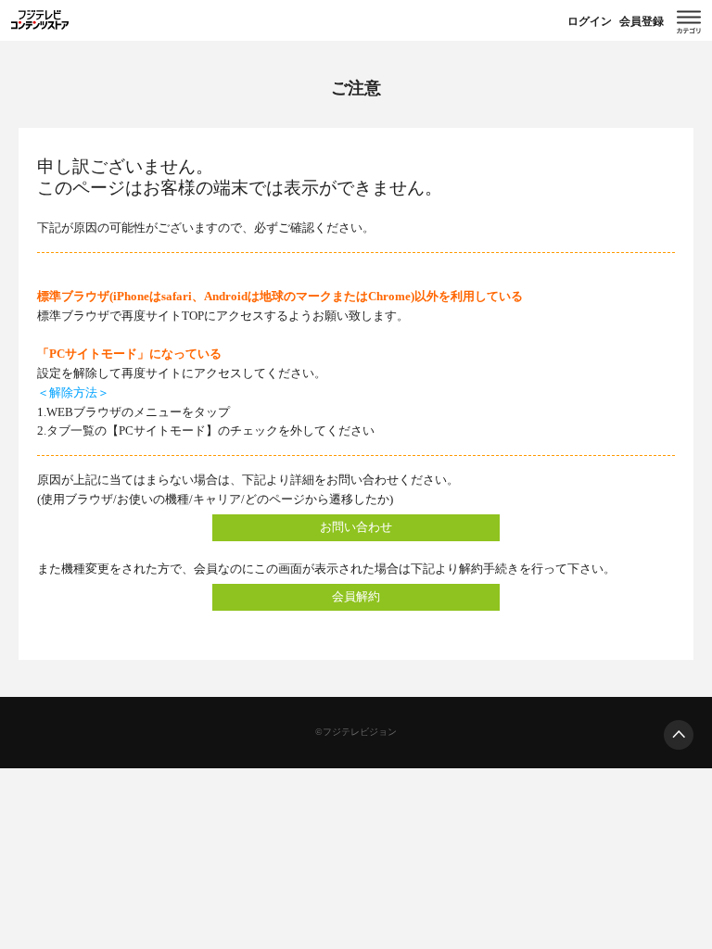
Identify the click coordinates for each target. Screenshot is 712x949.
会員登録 (641, 21)
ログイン (589, 21)
